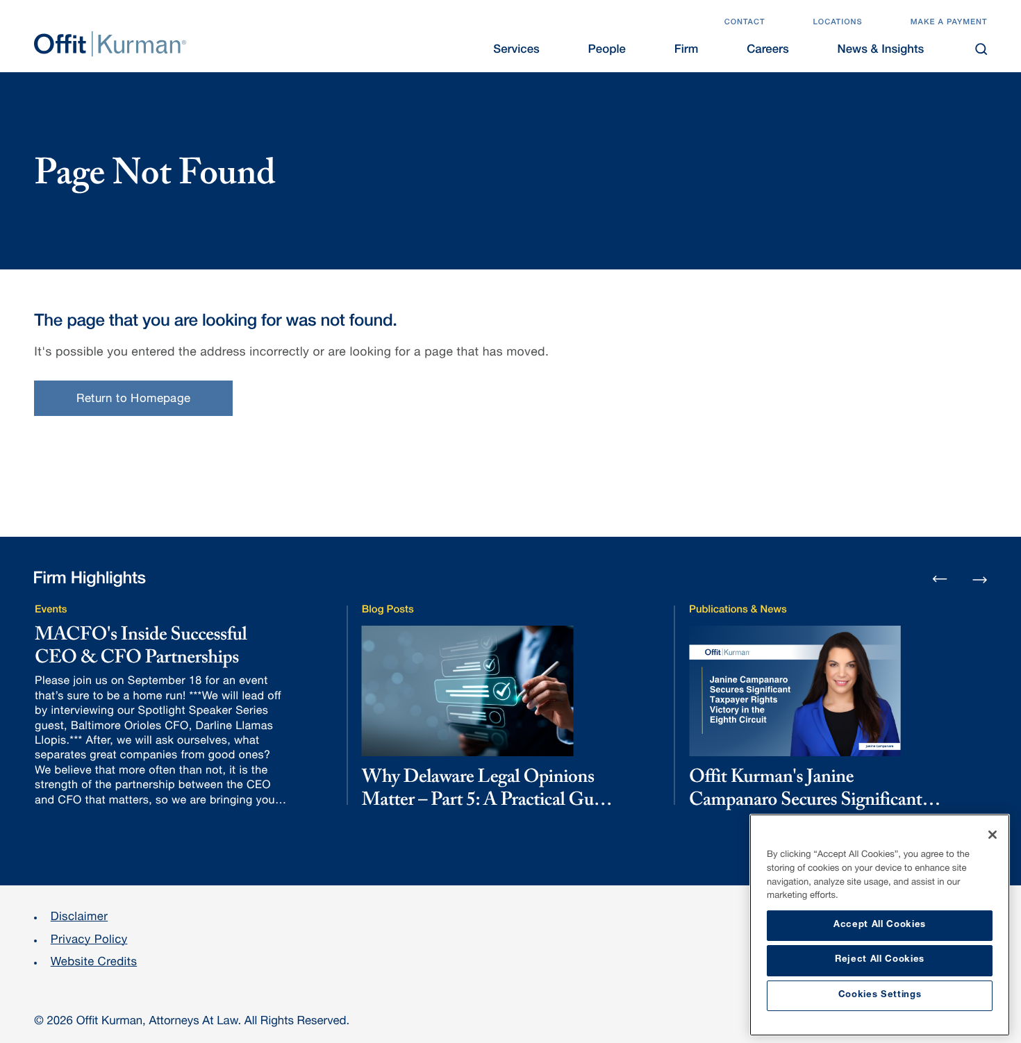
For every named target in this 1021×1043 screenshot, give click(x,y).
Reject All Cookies (879, 960)
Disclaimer (79, 918)
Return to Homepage (133, 400)
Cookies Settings (880, 995)
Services (516, 50)
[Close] (992, 834)
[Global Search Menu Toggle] (981, 49)
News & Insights (881, 50)
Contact (744, 23)
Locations (837, 23)
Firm (686, 50)
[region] (879, 925)
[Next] (979, 578)
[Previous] (940, 580)
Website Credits (94, 963)
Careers (768, 50)
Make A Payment (949, 23)
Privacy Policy (89, 940)
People (607, 50)
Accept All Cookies (879, 925)
